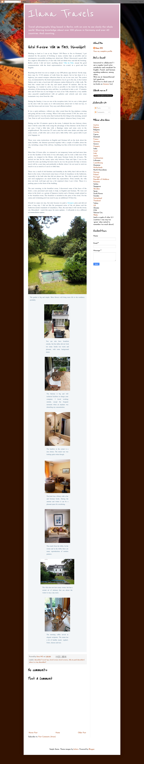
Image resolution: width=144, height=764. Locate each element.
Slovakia (96, 189)
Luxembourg (98, 163)
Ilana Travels (61, 13)
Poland (95, 175)
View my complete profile (102, 51)
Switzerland (97, 198)
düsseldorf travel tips (41, 660)
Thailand (96, 201)
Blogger (91, 749)
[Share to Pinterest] (65, 657)
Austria (96, 125)
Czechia (96, 132)
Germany (96, 141)
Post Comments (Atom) (47, 737)
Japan (95, 156)
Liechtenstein (98, 158)
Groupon (71, 203)
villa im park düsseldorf (76, 660)
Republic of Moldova (101, 179)
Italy (95, 153)
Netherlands (97, 167)
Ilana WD (99, 48)
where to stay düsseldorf (37, 662)
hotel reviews (63, 660)
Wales (95, 215)
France (95, 139)
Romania (96, 182)
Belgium (96, 127)
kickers (76, 749)
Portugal (96, 177)
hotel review (54, 660)
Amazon (106, 84)
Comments (100, 112)
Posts (98, 108)
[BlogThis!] (59, 657)
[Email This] (57, 657)
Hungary (96, 146)
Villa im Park (69, 63)
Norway (96, 172)
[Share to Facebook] (63, 657)
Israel (95, 151)
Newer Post (33, 733)
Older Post (82, 733)
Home (58, 733)
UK (94, 205)
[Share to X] (61, 657)
